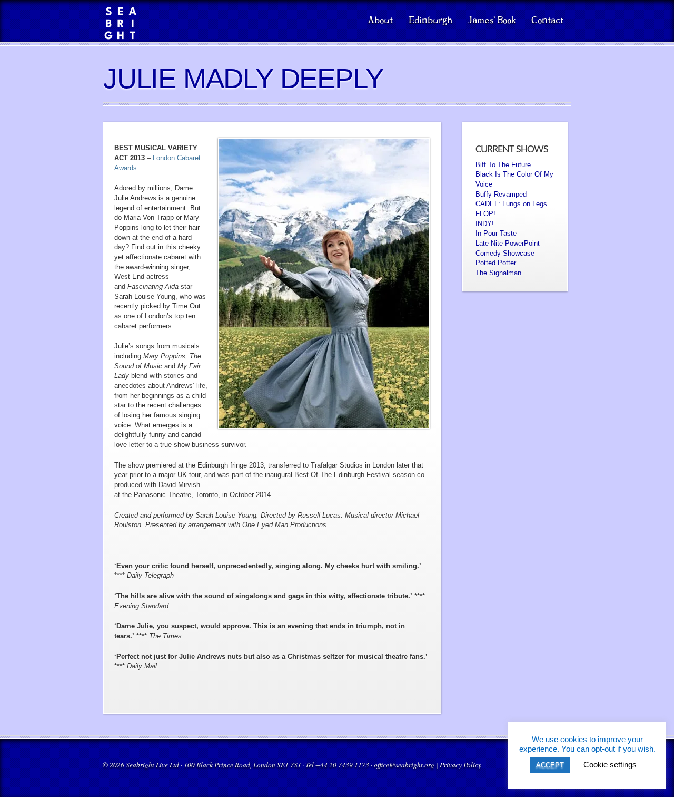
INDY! (484, 224)
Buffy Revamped (501, 194)
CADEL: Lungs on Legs (511, 204)
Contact (547, 20)
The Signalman (498, 273)
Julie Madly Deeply (243, 78)
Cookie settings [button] (610, 764)
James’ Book (492, 20)
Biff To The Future (503, 165)
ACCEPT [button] (550, 765)
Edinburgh (430, 20)
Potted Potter (495, 263)
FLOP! (485, 214)
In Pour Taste (496, 233)
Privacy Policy (460, 765)
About (380, 20)
